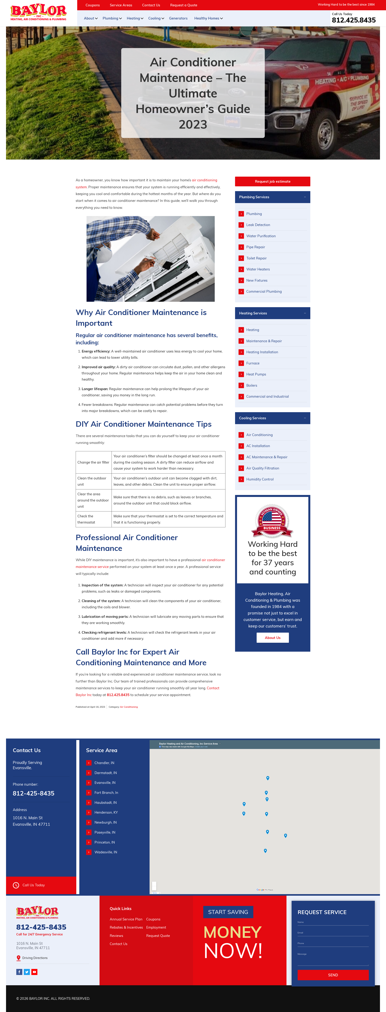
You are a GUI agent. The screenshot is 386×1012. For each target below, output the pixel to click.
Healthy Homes (206, 18)
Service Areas (121, 5)
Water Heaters (258, 269)
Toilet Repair (256, 258)
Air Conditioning (129, 706)
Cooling (154, 18)
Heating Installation (262, 352)
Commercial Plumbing (264, 291)
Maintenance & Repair (264, 341)
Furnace (252, 363)
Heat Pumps (256, 374)
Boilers (251, 385)
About (89, 18)
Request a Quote (183, 5)
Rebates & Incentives (126, 927)
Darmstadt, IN (106, 773)
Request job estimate (273, 181)
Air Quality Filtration (262, 468)
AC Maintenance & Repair (267, 457)
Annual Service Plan (126, 919)
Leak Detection (258, 225)
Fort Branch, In (106, 792)
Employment (156, 927)
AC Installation (258, 446)
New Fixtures (256, 280)
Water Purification (261, 236)
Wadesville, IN (106, 852)
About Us (273, 637)
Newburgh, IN (106, 822)
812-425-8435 (33, 793)
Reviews (116, 935)
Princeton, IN (105, 842)
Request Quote (158, 935)
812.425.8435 (354, 20)
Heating (133, 18)
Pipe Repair (255, 247)
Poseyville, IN (105, 832)
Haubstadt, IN (106, 802)
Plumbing (110, 18)
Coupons (93, 5)
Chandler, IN (104, 763)
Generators (178, 18)
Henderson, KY (106, 812)
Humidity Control (260, 479)
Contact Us (151, 5)
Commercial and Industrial (267, 396)
